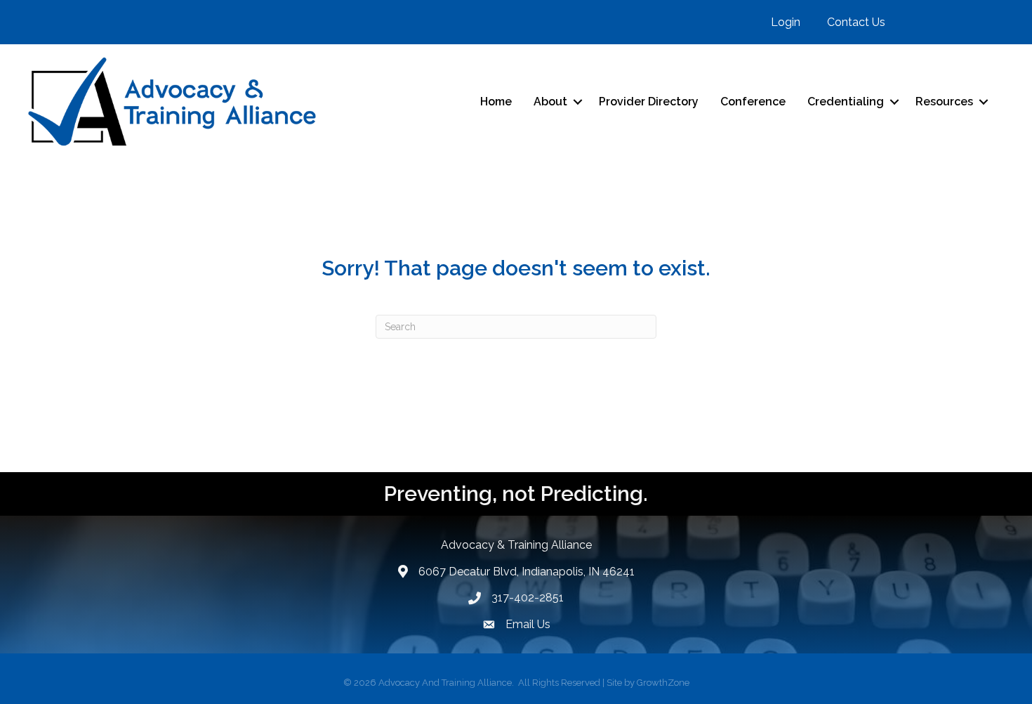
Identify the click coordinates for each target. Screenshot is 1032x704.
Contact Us (856, 22)
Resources (944, 101)
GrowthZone (663, 682)
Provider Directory (649, 101)
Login (785, 22)
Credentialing (845, 101)
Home (496, 101)
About (550, 101)
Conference (753, 101)
